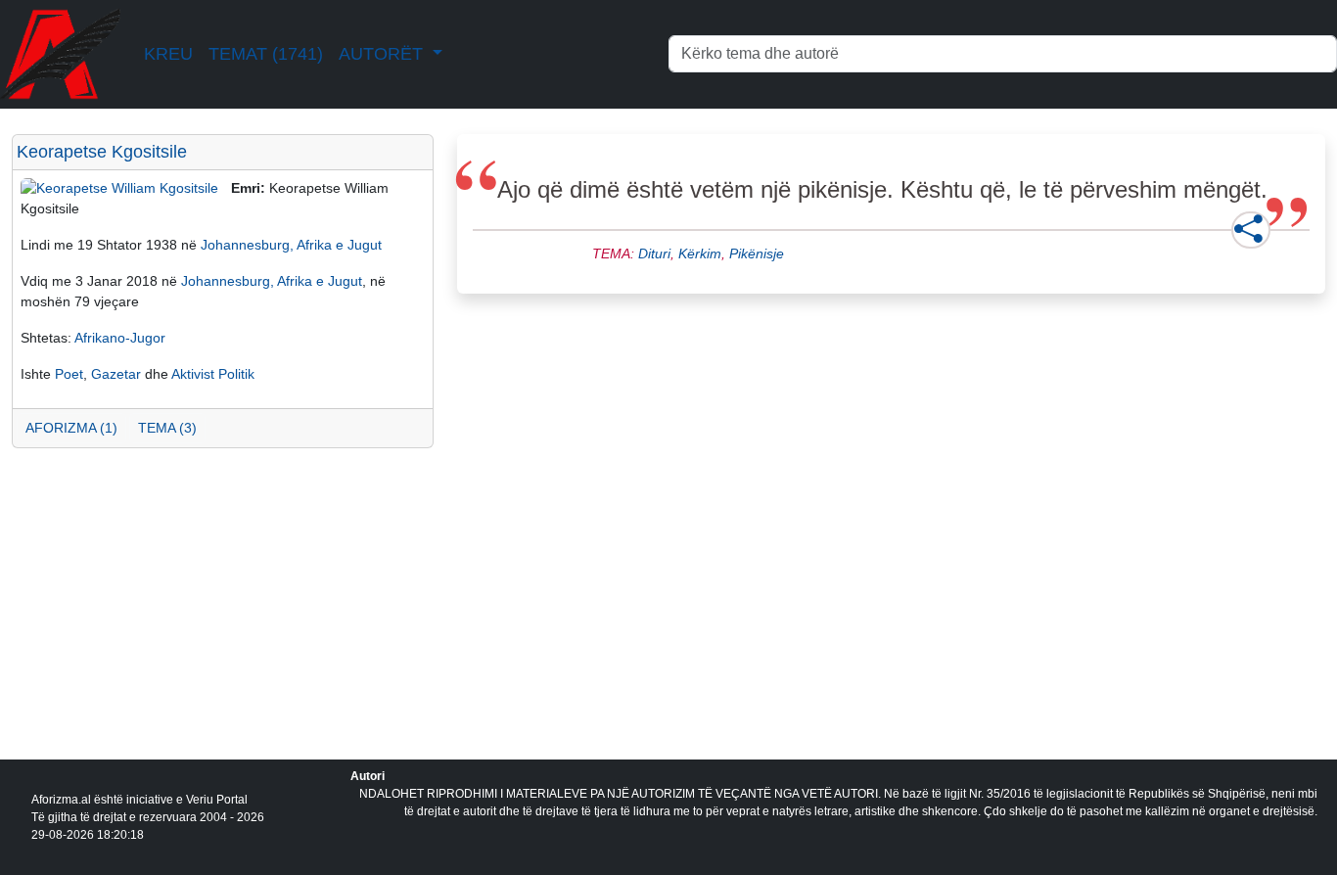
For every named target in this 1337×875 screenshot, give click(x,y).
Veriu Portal (217, 799)
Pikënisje (756, 253)
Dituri (654, 253)
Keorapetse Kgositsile (102, 151)
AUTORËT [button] (383, 54)
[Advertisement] (223, 620)
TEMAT (265, 54)
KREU (168, 54)
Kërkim (699, 253)
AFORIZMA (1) (71, 428)
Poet (69, 374)
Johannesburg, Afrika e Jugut (291, 245)
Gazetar (116, 374)
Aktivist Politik (212, 374)
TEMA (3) (167, 428)
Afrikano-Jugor (119, 337)
